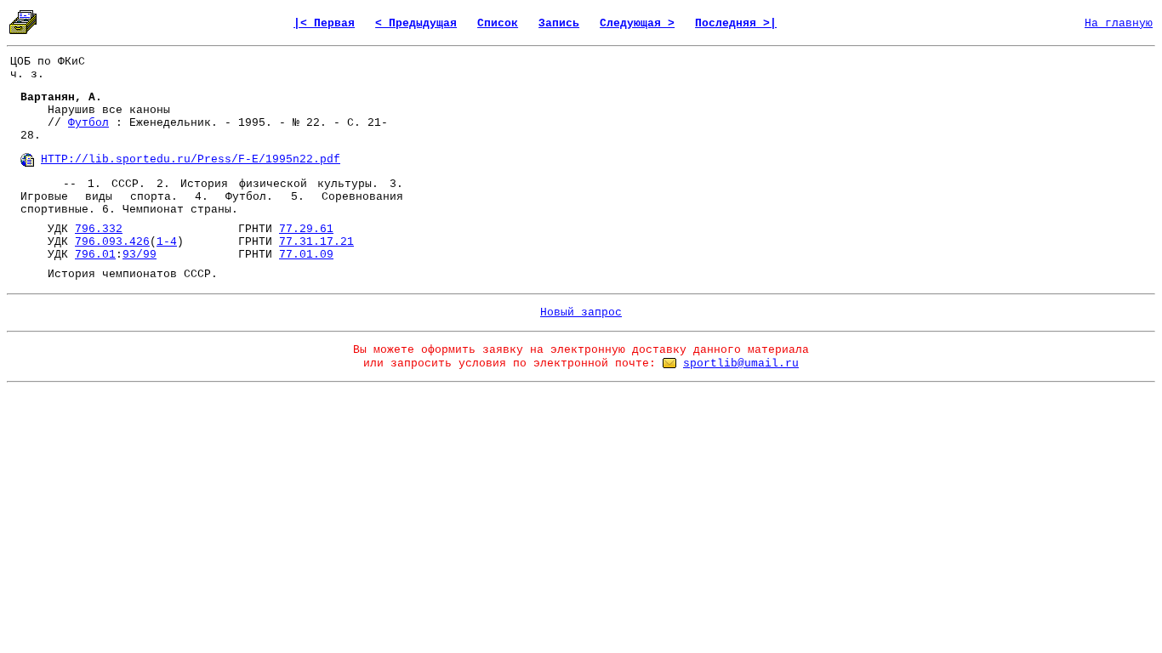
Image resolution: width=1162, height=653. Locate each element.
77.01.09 (306, 254)
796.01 (95, 254)
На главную (1119, 23)
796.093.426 (112, 242)
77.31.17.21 (316, 242)
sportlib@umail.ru (741, 363)
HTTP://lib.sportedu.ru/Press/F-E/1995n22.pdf (190, 159)
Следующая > (637, 23)
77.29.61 (306, 229)
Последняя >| (736, 23)
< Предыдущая (416, 23)
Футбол (88, 122)
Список (497, 23)
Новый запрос (581, 312)
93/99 (139, 254)
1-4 (167, 242)
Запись (558, 23)
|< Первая (324, 23)
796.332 (98, 229)
